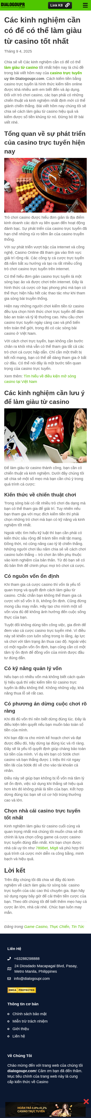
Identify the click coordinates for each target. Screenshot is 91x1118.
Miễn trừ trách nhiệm (30, 1021)
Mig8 (54, 848)
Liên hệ (18, 1036)
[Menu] (85, 5)
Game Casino (35, 927)
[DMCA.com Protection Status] (21, 990)
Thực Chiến (59, 927)
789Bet (42, 848)
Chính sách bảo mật (29, 1014)
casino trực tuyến (66, 73)
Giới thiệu (20, 1029)
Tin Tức (77, 927)
